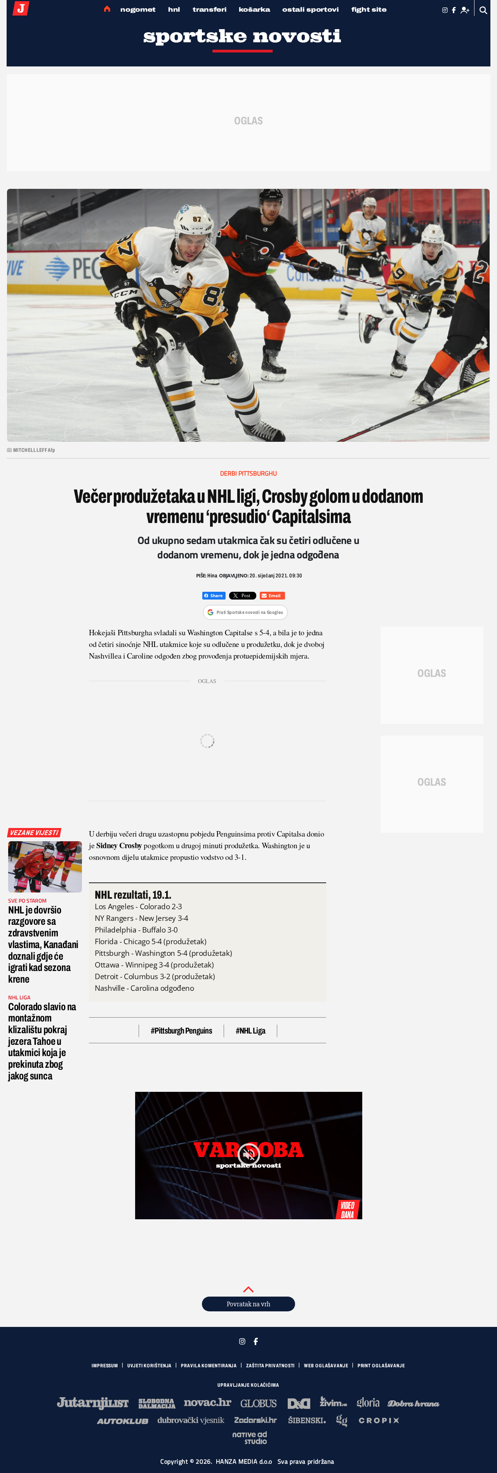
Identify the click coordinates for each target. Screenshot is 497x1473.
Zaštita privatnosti (270, 1365)
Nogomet (138, 9)
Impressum (105, 1365)
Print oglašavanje (381, 1365)
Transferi (209, 9)
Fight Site (369, 9)
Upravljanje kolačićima (248, 1385)
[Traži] (484, 10)
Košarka (254, 9)
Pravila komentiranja (209, 1365)
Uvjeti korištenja (149, 1365)
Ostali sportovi (310, 9)
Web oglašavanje (326, 1365)
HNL (174, 9)
